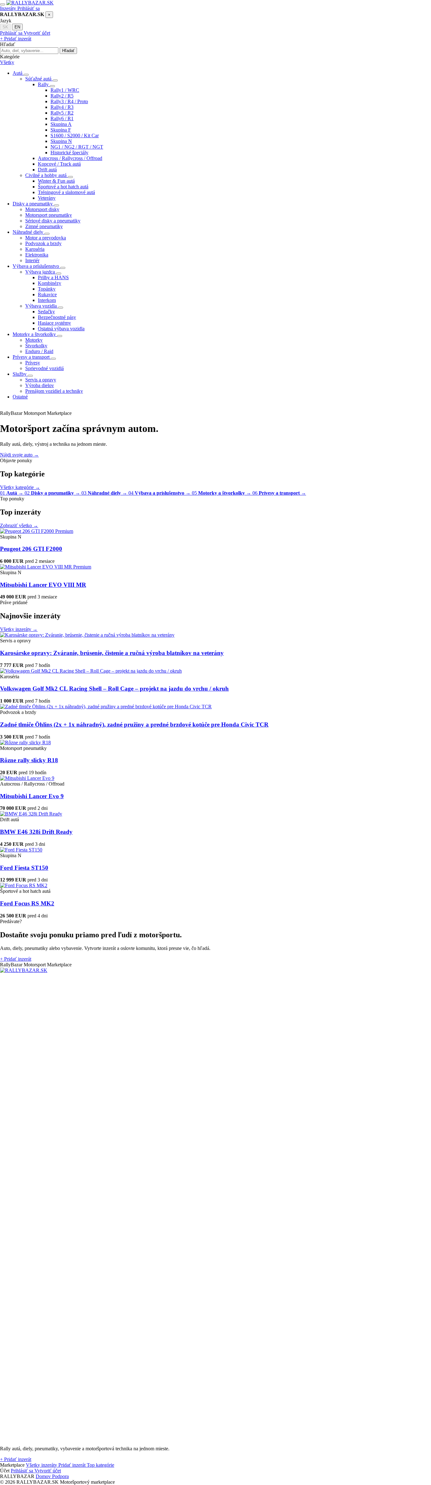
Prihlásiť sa (28, 8)
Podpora (60, 1476)
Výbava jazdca (40, 271)
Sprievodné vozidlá (44, 368)
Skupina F (60, 130)
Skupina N (61, 141)
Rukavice (47, 294)
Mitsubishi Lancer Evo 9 (32, 796)
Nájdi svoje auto (19, 454)
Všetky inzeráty (19, 629)
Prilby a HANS (53, 277)
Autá (18, 73)
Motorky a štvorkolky (35, 334)
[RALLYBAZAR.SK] (30, 2)
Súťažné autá (39, 78)
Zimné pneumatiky (44, 226)
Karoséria (34, 249)
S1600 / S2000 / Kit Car (74, 135)
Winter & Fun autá (56, 181)
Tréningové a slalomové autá (66, 192)
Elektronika (36, 254)
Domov (44, 1476)
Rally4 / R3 (62, 107)
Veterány (47, 198)
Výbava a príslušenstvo (36, 266)
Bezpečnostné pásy (57, 317)
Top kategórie (100, 1465)
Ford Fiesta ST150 (24, 867)
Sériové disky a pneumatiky (52, 220)
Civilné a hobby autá (46, 175)
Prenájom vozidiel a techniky (54, 391)
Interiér (32, 260)
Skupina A (61, 124)
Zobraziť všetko (19, 525)
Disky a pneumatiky (33, 203)
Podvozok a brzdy (43, 243)
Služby (20, 374)
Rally (44, 84)
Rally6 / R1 (62, 118)
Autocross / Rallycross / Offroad (70, 158)
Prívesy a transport (32, 357)
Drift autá (47, 169)
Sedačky (46, 311)
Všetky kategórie (20, 487)
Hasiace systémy (54, 323)
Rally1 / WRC (64, 90)
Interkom (47, 300)
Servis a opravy (40, 379)
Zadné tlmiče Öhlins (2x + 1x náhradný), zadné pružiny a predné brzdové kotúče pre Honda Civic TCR (134, 724)
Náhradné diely (28, 232)
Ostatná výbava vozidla (61, 328)
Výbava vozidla (41, 306)
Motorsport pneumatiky (48, 215)
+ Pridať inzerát (15, 38)
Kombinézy (49, 283)
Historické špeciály (69, 152)
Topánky (47, 289)
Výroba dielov (39, 385)
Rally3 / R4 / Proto (69, 101)
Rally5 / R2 (62, 112)
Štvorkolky (36, 345)
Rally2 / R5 (62, 95)
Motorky (34, 340)
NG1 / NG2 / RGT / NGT (76, 147)
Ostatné (20, 396)
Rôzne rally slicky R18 (29, 760)
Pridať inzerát (15, 959)
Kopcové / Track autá (59, 164)
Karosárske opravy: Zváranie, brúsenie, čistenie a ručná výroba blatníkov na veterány (112, 653)
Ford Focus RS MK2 (27, 903)
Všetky (7, 62)
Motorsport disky (42, 209)
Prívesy (32, 362)
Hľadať (68, 50)
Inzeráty (8, 8)
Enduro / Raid (39, 351)
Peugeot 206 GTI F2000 (31, 548)
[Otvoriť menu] (2, 4)
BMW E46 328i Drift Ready (36, 831)
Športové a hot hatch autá (63, 186)
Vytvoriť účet (37, 33)
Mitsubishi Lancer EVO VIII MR (43, 584)
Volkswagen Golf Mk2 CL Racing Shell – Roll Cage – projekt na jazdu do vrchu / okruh (114, 688)
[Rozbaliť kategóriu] (26, 75)
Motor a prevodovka (45, 237)
